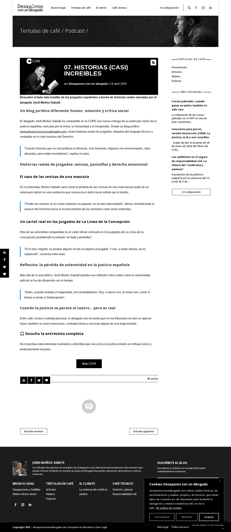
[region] (184, 501)
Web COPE (89, 364)
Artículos (177, 72)
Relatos (176, 76)
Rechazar (186, 517)
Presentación (179, 67)
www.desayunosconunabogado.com (43, 131)
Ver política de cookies (169, 508)
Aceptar (209, 517)
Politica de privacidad (183, 527)
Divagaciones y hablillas (26, 489)
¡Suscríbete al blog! (208, 524)
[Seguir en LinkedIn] (210, 8)
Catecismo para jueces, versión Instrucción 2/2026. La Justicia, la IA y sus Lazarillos (191, 133)
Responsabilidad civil (124, 494)
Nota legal (162, 527)
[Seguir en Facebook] (196, 8)
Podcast (75, 30)
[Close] (220, 481)
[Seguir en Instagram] (203, 8)
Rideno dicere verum (25, 494)
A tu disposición (169, 7)
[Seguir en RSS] (153, 62)
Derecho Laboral (122, 489)
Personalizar (162, 517)
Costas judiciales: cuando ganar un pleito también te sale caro (189, 105)
